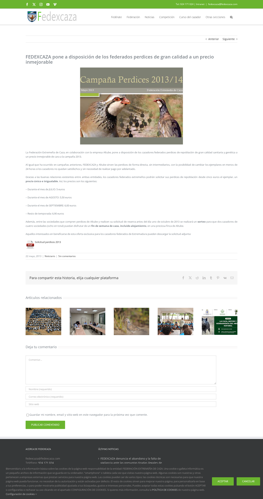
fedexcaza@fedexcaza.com (222, 4)
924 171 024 (46, 463)
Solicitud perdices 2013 (48, 242)
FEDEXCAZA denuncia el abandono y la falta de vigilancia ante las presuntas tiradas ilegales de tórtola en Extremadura (131, 463)
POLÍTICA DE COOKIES (165, 489)
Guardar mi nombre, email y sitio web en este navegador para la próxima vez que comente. (88, 414)
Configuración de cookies (20, 494)
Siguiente (229, 39)
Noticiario (50, 256)
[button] (231, 17)
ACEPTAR (223, 481)
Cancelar (248, 481)
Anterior (213, 39)
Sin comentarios (67, 256)
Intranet (200, 4)
